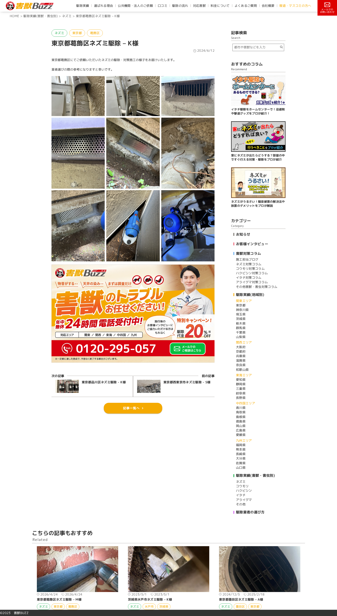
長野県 (241, 398)
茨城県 (241, 319)
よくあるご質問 (246, 6)
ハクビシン (244, 490)
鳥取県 (241, 412)
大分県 (241, 458)
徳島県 (241, 421)
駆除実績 (82, 6)
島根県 (241, 417)
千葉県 (241, 332)
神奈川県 (242, 310)
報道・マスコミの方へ (295, 6)
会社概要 (268, 6)
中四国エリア (245, 403)
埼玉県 (241, 314)
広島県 (241, 430)
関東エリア (244, 301)
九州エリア (244, 440)
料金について (220, 6)
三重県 (241, 388)
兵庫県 (241, 356)
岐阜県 (241, 393)
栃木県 (241, 323)
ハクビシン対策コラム (252, 273)
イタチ (241, 495)
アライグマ (244, 500)
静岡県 (241, 384)
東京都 (77, 33)
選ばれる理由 (103, 6)
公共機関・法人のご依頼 (135, 6)
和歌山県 (242, 369)
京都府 (241, 351)
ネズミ (59, 33)
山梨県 (241, 337)
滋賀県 (241, 360)
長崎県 (241, 454)
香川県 (241, 408)
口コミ (162, 6)
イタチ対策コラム (249, 277)
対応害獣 (199, 6)
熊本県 (241, 449)
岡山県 (241, 426)
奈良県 (241, 365)
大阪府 (241, 347)
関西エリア (244, 342)
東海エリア (244, 375)
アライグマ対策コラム (252, 282)
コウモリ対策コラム (250, 268)
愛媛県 (241, 435)
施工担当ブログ (247, 259)
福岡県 (241, 445)
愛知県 (241, 379)
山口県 (241, 467)
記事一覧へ (131, 408)
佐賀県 (241, 463)
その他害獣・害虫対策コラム (256, 287)
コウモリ (242, 486)
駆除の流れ (180, 6)
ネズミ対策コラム (249, 264)
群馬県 (241, 328)
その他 (241, 504)
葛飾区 (95, 33)
